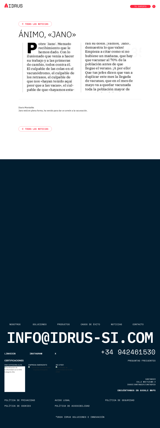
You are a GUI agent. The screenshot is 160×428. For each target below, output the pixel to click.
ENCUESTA (58, 330)
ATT (56, 327)
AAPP (57, 336)
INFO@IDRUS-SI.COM (80, 337)
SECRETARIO (59, 332)
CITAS (57, 334)
